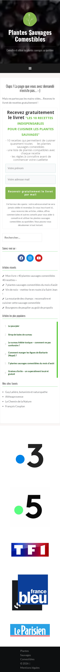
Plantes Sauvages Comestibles (30, 35)
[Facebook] (21, 258)
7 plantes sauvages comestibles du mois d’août (31, 284)
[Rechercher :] (20, 237)
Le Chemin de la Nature (18, 401)
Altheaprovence (14, 396)
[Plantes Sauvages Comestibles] (30, 19)
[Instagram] (30, 258)
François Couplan (15, 406)
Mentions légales (30, 667)
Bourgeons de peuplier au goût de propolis (29, 307)
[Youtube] (38, 258)
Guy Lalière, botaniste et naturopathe (26, 392)
